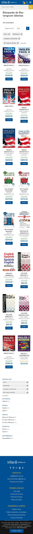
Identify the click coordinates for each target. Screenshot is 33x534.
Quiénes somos (16, 509)
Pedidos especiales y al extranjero (16, 512)
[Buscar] (31, 7)
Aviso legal (16, 491)
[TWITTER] (16, 467)
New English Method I (24, 190)
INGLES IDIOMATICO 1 (9, 151)
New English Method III (9, 190)
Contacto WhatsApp (17, 518)
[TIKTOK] (22, 467)
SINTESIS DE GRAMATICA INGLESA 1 (24, 232)
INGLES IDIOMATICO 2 (24, 108)
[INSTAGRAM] (13, 467)
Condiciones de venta (16, 494)
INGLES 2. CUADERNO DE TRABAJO (24, 354)
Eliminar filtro (9, 34)
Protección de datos (16, 497)
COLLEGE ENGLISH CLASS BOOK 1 (24, 314)
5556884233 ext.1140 (16, 476)
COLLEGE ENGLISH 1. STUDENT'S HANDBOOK (24, 274)
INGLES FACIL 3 (24, 65)
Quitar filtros (23, 43)
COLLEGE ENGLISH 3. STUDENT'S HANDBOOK (9, 315)
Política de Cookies (16, 500)
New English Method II (9, 230)
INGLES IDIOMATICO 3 (24, 151)
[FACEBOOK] (10, 467)
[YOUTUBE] (19, 467)
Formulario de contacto (16, 482)
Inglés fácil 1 (9, 106)
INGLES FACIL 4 (9, 65)
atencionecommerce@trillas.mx (16, 479)
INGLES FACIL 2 (9, 353)
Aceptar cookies (16, 531)
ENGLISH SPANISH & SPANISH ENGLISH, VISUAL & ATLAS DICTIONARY (9, 274)
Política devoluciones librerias (16, 515)
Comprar (9, 79)
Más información (22, 528)
